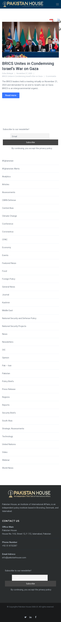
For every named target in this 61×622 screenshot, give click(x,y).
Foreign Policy (8, 279)
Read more (10, 95)
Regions (6, 397)
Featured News (9, 263)
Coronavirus (7, 231)
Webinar (6, 460)
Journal (5, 294)
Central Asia (7, 208)
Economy (6, 247)
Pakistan (6, 373)
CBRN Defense (9, 200)
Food (4, 271)
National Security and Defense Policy (19, 318)
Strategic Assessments (13, 428)
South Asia (7, 420)
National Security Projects (14, 326)
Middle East (7, 310)
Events (5, 255)
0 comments (51, 76)
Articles (5, 184)
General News (8, 287)
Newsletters (7, 342)
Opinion (5, 357)
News (4, 334)
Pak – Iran (6, 365)
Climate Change (9, 216)
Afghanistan (7, 161)
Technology (7, 436)
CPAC (5, 239)
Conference (7, 224)
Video (5, 452)
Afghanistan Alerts (11, 168)
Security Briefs (9, 413)
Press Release (8, 389)
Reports (6, 405)
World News (7, 468)
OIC (4, 350)
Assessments (8, 192)
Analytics (6, 176)
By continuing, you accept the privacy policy (31, 148)
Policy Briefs (8, 381)
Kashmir (6, 302)
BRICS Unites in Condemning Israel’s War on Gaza (22, 76)
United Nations (9, 444)
